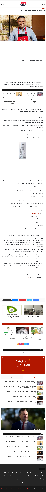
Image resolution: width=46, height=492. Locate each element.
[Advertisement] (22, 51)
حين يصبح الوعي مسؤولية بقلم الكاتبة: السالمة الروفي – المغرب (24, 396)
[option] (23, 419)
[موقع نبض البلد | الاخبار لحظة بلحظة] (23, 4)
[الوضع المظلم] (3, 4)
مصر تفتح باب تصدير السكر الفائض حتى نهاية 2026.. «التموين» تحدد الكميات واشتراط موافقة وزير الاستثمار (30, 97)
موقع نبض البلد (18, 488)
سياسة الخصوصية (13, 488)
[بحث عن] (44, 4)
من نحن (2, 488)
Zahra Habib (42, 13)
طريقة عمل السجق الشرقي (33, 213)
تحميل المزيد (23, 482)
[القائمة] (1, 4)
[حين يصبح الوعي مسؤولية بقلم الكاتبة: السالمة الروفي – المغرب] (40, 398)
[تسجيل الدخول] (42, 4)
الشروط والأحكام (6, 488)
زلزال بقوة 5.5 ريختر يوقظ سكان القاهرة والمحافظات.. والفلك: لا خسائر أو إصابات (23, 336)
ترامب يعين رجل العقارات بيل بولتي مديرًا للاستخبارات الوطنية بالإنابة (28, 429)
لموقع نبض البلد (25, 488)
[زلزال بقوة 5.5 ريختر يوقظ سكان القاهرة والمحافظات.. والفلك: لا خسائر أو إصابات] (22, 330)
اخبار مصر (43, 8)
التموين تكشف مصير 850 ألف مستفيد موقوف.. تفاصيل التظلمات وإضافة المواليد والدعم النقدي (37, 336)
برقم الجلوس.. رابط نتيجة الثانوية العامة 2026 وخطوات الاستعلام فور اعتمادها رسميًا (8, 336)
